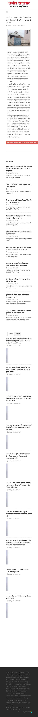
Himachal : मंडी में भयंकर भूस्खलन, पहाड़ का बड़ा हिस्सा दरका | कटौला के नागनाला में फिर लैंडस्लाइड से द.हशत (18, 485)
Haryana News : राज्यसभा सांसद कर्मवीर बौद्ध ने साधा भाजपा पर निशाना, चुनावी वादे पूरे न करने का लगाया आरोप (18, 398)
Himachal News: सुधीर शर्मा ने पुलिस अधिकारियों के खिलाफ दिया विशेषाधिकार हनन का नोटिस (19, 514)
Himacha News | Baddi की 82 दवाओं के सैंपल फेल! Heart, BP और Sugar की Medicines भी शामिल (18, 456)
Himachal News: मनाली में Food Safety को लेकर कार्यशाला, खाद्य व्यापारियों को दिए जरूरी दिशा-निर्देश (19, 427)
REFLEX (27, 712)
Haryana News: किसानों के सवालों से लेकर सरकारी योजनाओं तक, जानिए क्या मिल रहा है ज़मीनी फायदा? (18, 370)
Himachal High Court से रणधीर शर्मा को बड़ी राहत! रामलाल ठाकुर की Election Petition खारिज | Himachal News (19, 341)
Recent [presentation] (18, 333)
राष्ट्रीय (9, 25)
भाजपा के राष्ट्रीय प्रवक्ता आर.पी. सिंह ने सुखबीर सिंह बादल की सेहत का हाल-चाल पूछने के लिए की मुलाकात (19, 169)
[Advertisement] (19, 638)
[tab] (10, 334)
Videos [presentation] (11, 333)
